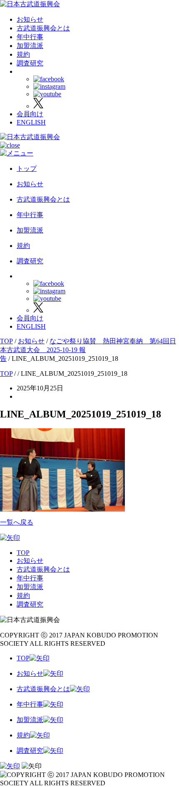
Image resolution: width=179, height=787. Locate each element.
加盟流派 (30, 45)
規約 (23, 54)
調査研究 (30, 63)
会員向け (30, 113)
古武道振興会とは (43, 28)
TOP (23, 552)
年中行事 (30, 36)
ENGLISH (31, 122)
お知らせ (30, 19)
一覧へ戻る (16, 522)
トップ (27, 168)
